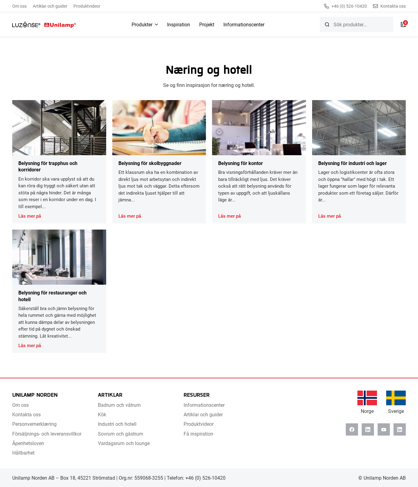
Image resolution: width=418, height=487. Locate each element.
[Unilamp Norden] (44, 24)
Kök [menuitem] (102, 414)
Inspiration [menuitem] (178, 24)
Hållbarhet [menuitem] (23, 452)
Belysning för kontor (240, 163)
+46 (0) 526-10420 (349, 6)
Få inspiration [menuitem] (198, 433)
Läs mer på (29, 216)
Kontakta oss (393, 6)
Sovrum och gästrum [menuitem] (120, 433)
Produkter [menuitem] (142, 24)
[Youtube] (384, 429)
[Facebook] (352, 429)
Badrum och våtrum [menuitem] (119, 405)
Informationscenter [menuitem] (243, 24)
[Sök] (327, 24)
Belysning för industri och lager (352, 163)
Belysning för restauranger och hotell (52, 295)
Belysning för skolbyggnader (149, 163)
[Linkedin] (368, 429)
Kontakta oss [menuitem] (26, 414)
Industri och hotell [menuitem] (117, 424)
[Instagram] (400, 429)
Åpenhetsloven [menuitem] (28, 443)
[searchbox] (356, 24)
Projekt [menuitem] (206, 24)
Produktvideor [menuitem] (86, 6)
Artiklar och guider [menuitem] (50, 6)
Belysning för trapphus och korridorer (47, 166)
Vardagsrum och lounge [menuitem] (124, 443)
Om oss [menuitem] (19, 6)
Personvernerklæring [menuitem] (34, 424)
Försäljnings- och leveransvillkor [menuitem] (46, 433)
